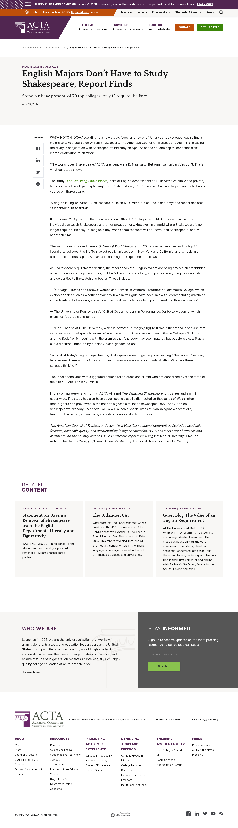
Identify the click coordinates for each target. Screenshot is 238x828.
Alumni (142, 12)
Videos (54, 774)
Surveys (55, 759)
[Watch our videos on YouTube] (213, 813)
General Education (54, 508)
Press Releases (57, 47)
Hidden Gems (94, 770)
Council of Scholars (26, 759)
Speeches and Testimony (65, 754)
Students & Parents (188, 12)
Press (210, 12)
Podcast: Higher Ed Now (64, 769)
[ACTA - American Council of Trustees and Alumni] (36, 27)
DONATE (184, 27)
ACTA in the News (203, 749)
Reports (55, 745)
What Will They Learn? (99, 755)
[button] (93, 27)
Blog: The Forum (59, 779)
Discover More (31, 672)
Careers (19, 764)
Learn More (205, 4)
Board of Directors (26, 754)
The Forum (169, 508)
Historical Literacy (96, 760)
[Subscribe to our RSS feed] (221, 813)
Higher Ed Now (80, 12)
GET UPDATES (210, 27)
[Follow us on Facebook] (188, 813)
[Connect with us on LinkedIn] (197, 813)
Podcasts (99, 508)
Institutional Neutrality (134, 784)
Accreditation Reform (169, 764)
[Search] (221, 12)
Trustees (127, 12)
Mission (19, 745)
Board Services (166, 760)
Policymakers (161, 12)
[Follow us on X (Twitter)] (205, 813)
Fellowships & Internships (30, 769)
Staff (18, 749)
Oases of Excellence (98, 765)
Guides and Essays (61, 749)
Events (19, 774)
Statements (57, 764)
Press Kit (197, 754)
